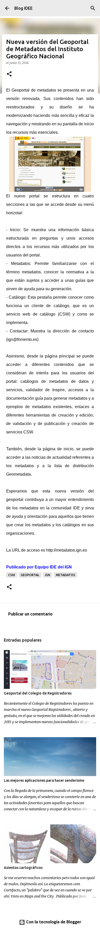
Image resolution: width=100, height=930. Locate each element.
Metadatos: (21, 263)
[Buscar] (93, 8)
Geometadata (18, 474)
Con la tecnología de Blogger (53, 922)
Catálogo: (17, 297)
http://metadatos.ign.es (66, 550)
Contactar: (19, 331)
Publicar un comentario (30, 614)
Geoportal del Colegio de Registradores (38, 693)
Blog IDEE (23, 8)
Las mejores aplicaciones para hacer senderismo (44, 780)
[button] (9, 74)
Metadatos (65, 575)
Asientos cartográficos (23, 868)
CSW (11, 575)
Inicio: (14, 230)
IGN (47, 575)
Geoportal (30, 575)
